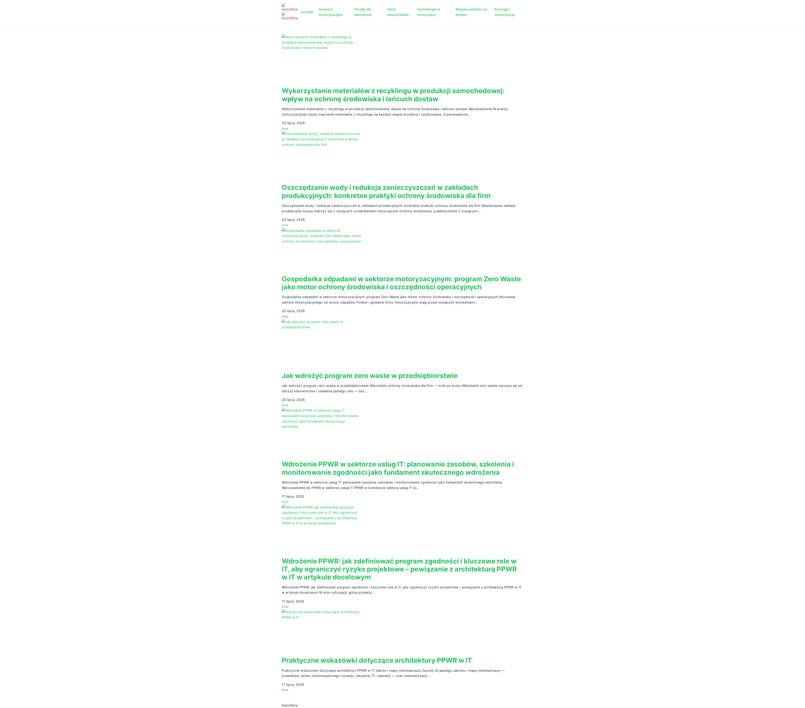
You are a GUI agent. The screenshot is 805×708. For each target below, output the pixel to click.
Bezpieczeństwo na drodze (471, 12)
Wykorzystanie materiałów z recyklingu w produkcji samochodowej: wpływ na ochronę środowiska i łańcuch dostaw (393, 95)
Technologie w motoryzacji (428, 12)
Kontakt (307, 12)
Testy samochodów (398, 12)
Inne (285, 128)
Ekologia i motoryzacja (505, 12)
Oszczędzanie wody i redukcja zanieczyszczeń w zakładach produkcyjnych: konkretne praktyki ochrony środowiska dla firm (386, 191)
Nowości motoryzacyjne (331, 12)
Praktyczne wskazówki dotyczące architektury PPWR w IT (377, 660)
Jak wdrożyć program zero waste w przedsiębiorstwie (370, 376)
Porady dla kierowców (363, 12)
